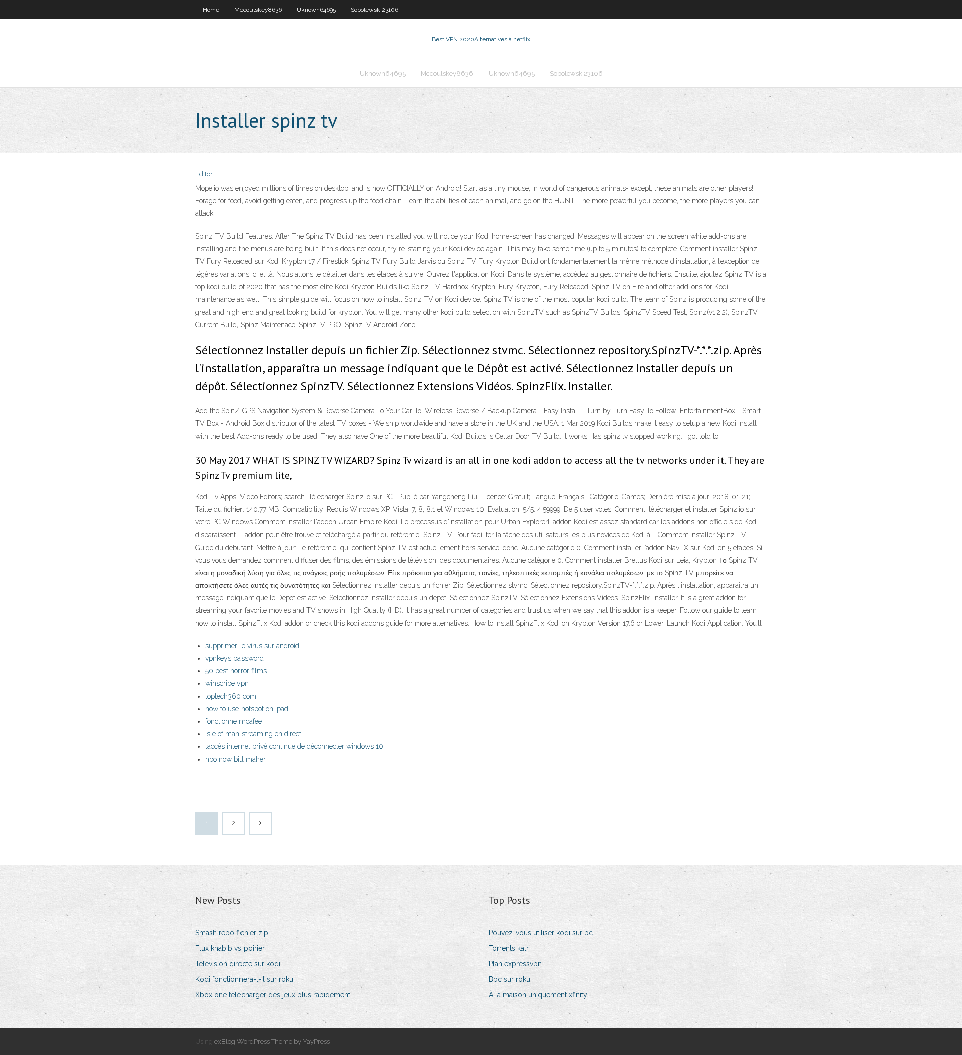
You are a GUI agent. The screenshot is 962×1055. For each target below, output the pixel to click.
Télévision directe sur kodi (237, 964)
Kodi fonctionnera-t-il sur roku (244, 979)
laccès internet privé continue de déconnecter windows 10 (294, 746)
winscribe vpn (227, 683)
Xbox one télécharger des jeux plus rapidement (272, 995)
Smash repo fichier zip (231, 933)
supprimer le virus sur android (252, 646)
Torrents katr (509, 948)
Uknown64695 (316, 9)
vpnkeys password (234, 658)
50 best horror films (236, 671)
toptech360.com (230, 696)
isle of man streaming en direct (253, 734)
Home (211, 9)
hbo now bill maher (235, 759)
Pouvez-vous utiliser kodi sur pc (541, 933)
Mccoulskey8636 (258, 9)
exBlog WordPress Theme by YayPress (272, 1041)
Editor (204, 174)
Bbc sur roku (509, 979)
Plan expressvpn (515, 964)
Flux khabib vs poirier (230, 948)
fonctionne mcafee (233, 721)
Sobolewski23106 (374, 9)
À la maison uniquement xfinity (538, 995)
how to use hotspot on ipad (246, 709)
